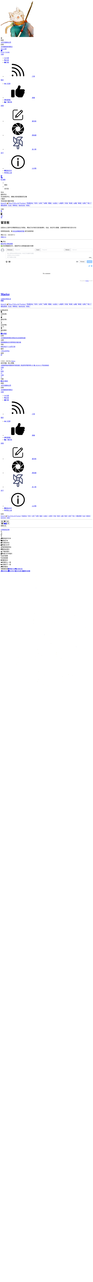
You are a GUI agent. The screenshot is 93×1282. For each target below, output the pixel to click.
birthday (23, 203)
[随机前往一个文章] (2, 177)
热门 (90, 203)
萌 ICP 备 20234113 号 (36, 365)
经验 (28, 205)
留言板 (19, 342)
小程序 (61, 203)
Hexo (11, 203)
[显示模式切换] (1, 211)
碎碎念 (15, 205)
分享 (41, 203)
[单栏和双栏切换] (7, 521)
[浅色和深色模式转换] (4, 521)
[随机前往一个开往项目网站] (1, 176)
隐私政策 (10, 244)
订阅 (13, 346)
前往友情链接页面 (18, 231)
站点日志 (22, 205)
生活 (10, 205)
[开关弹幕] (6, 523)
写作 (36, 203)
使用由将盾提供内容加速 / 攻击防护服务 (16, 365)
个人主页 (9, 346)
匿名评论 (4, 244)
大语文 (55, 203)
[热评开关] (46, 214)
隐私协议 (15, 338)
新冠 (80, 203)
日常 (85, 203)
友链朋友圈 (21, 338)
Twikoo (87, 280)
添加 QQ (3, 237)
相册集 (3, 342)
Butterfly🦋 (5, 203)
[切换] (1, 217)
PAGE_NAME (5, 52)
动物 (46, 203)
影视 (71, 203)
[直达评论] (4, 523)
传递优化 (30, 203)
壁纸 (50, 203)
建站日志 (8, 342)
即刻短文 (14, 342)
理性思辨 (4, 205)
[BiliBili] (3, 300)
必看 (76, 203)
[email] (1, 333)
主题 (2, 365)
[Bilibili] (6, 333)
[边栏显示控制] (46, 212)
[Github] (1, 300)
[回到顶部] (8, 524)
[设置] (2, 524)
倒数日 (10, 338)
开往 (8, 351)
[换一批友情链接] (1, 355)
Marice (13, 361)
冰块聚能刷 (4, 338)
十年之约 (4, 351)
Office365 (16, 203)
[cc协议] (46, 365)
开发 (67, 203)
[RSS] (3, 333)
